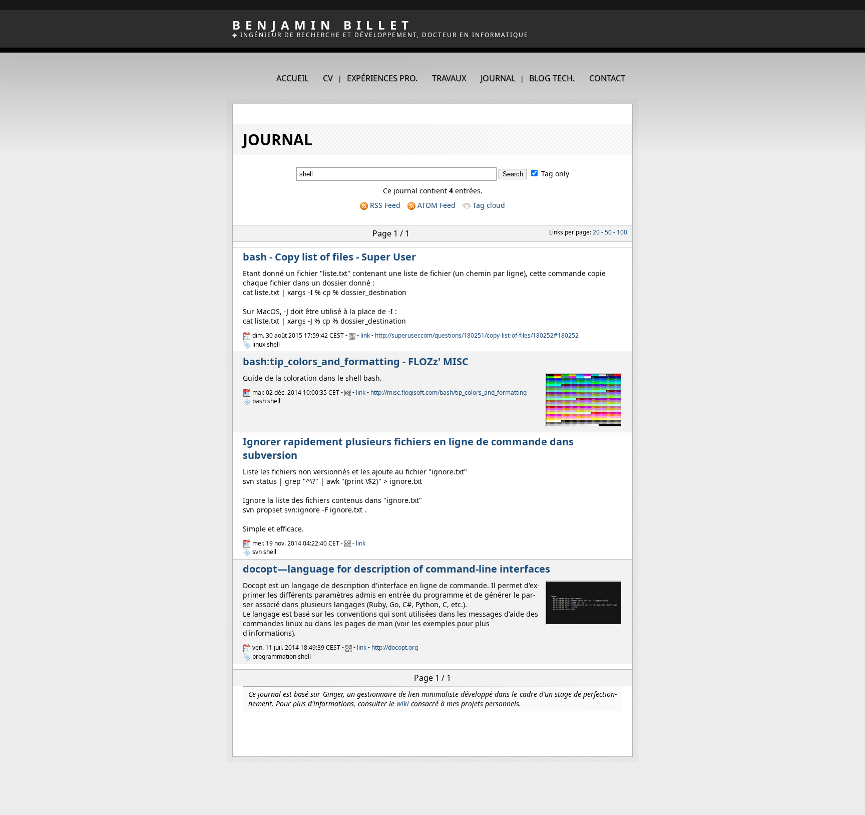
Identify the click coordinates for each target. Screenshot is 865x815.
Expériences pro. (382, 78)
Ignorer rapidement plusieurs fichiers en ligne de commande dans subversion (408, 448)
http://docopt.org (394, 647)
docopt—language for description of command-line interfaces (396, 569)
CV (328, 78)
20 (596, 232)
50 (608, 232)
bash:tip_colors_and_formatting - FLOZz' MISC (356, 361)
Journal (498, 78)
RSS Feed (384, 205)
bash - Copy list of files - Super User (329, 256)
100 (622, 232)
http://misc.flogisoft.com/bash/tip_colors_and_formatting (448, 392)
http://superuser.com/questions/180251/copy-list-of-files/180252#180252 (477, 336)
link (365, 336)
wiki (402, 703)
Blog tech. (552, 78)
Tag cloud (488, 205)
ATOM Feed (435, 205)
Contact (607, 78)
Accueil (292, 78)
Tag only (555, 173)
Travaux (449, 78)
